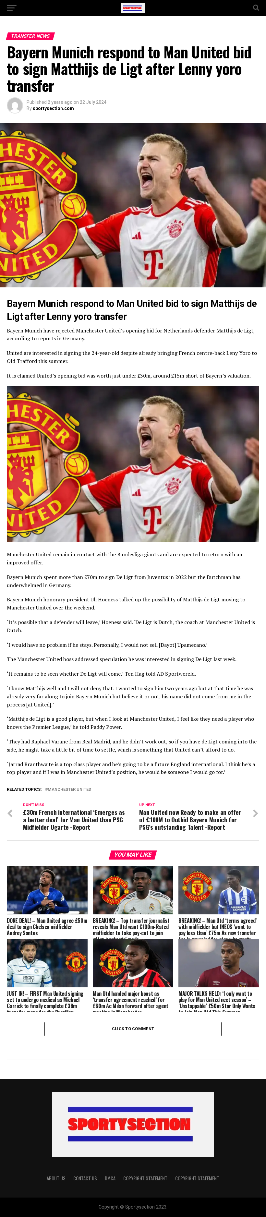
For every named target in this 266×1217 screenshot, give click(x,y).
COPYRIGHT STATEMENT (145, 1178)
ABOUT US (56, 1178)
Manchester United (69, 790)
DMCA (110, 1178)
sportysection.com (53, 108)
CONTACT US (85, 1178)
